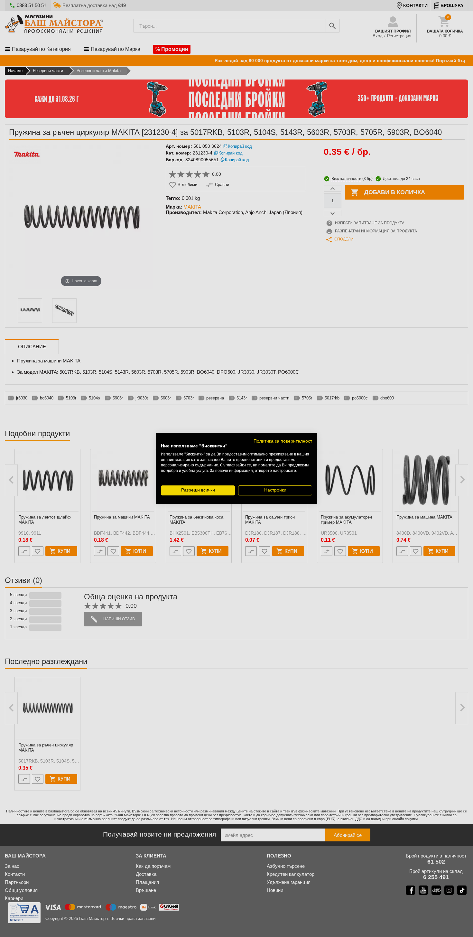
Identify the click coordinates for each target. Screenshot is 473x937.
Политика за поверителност (283, 441)
